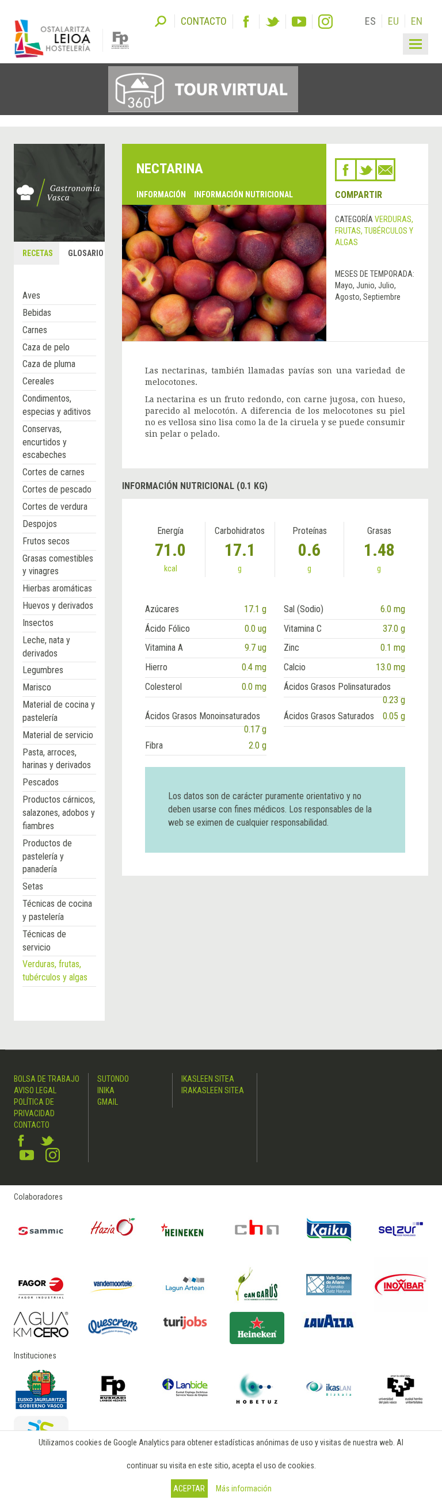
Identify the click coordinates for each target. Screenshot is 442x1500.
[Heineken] (185, 1230)
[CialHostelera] (257, 1230)
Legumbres (42, 670)
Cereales (38, 381)
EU (393, 21)
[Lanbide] (185, 1388)
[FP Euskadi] (113, 1388)
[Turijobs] (185, 1322)
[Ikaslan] (329, 1388)
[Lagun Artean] (185, 1284)
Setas (32, 886)
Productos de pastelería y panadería (47, 856)
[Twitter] (272, 21)
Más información (244, 1488)
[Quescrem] (113, 1326)
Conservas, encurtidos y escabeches (44, 442)
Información (161, 194)
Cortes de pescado (57, 489)
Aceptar (189, 1488)
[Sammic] (41, 1230)
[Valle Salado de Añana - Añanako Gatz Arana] (329, 1284)
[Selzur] (401, 1230)
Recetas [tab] (37, 253)
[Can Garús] (257, 1284)
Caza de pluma (48, 363)
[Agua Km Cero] (41, 1324)
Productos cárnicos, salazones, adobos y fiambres (58, 812)
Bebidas (36, 312)
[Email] (385, 170)
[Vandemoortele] (113, 1284)
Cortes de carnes (53, 472)
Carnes (34, 330)
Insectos (38, 622)
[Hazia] (113, 1230)
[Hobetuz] (257, 1388)
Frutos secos (46, 541)
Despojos (39, 523)
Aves (31, 295)
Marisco (36, 687)
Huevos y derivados (57, 605)
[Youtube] (299, 21)
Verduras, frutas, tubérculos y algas (374, 231)
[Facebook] (246, 21)
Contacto (31, 1124)
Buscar (160, 20)
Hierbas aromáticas (57, 588)
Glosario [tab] (86, 253)
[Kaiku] (329, 1230)
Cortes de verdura (54, 506)
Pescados (40, 782)
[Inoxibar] (401, 1284)
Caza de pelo (46, 347)
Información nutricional (243, 194)
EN (416, 21)
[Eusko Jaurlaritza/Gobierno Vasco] (41, 1388)
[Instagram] (325, 21)
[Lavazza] (329, 1320)
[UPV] (401, 1388)
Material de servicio (57, 735)
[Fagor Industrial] (41, 1284)
